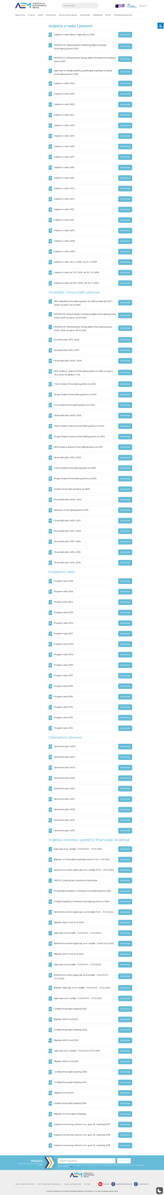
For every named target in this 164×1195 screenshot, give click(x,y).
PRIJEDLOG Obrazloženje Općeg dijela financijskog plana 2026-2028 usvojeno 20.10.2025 (83, 329)
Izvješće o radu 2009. (64, 241)
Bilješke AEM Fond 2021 (66, 1019)
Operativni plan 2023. (64, 778)
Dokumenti (51, 15)
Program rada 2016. (63, 686)
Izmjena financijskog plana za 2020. (72, 489)
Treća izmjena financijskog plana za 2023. (75, 384)
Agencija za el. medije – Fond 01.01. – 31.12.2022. (78, 998)
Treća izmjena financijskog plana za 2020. (75, 468)
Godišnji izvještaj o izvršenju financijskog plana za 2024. (82, 901)
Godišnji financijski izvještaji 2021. (70, 1009)
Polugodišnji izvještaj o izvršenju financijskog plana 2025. (82, 891)
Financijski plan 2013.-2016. (67, 562)
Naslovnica (20, 15)
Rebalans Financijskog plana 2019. (71, 510)
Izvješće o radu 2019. (64, 136)
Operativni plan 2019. (64, 820)
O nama (31, 15)
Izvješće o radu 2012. (64, 209)
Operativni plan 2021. (64, 799)
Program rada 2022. (64, 623)
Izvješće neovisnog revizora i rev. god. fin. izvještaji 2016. (82, 1135)
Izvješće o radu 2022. (64, 104)
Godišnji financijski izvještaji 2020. (71, 1030)
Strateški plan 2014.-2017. (66, 350)
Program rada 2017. (63, 675)
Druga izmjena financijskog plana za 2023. (75, 394)
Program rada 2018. (63, 665)
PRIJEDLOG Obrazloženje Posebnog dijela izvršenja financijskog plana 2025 (80, 47)
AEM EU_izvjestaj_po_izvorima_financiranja (75, 880)
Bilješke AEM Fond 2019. (66, 1061)
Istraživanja (85, 15)
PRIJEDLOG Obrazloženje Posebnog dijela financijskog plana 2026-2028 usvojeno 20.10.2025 (85, 316)
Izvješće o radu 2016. (64, 167)
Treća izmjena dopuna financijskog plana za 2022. (79, 426)
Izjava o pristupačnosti (72, 1184)
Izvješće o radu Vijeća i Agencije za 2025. (74, 34)
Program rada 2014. (64, 707)
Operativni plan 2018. (64, 830)
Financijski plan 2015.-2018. (67, 552)
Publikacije (98, 15)
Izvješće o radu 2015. (64, 178)
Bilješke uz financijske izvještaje (70, 1114)
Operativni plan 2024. (65, 767)
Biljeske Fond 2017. (64, 1093)
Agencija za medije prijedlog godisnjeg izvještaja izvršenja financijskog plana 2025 (83, 72)
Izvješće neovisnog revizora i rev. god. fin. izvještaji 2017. (82, 1124)
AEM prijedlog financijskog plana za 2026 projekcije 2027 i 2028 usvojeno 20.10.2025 (83, 303)
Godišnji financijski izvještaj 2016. (70, 1103)
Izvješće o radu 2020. (64, 125)
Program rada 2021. (63, 633)
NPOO (108, 15)
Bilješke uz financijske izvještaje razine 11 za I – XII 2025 (81, 859)
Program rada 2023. (64, 612)
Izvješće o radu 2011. (64, 220)
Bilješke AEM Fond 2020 (66, 1040)
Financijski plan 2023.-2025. (68, 415)
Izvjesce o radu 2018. (64, 146)
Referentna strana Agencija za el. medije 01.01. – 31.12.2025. (84, 870)
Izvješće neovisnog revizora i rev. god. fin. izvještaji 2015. (82, 1145)
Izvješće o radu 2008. (64, 251)
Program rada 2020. (64, 644)
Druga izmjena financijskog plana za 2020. (75, 478)
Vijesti (40, 15)
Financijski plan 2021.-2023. (67, 457)
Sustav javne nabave (68, 15)
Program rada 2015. (63, 696)
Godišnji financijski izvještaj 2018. (70, 1072)
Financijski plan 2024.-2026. (68, 360)
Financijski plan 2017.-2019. (67, 541)
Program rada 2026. (64, 581)
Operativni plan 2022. (64, 788)
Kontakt (87, 1184)
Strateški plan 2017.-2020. (67, 339)
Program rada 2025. (64, 591)
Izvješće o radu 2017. (64, 157)
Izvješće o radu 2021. (64, 115)
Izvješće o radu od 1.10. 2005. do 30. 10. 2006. (76, 272)
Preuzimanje (125, 34)
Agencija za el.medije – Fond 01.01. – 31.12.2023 (77, 964)
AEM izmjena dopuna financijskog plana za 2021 (78, 447)
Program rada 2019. (63, 654)
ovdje (71, 1166)
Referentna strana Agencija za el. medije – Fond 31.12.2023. (84, 943)
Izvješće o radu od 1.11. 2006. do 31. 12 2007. (76, 262)
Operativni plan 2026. (65, 746)
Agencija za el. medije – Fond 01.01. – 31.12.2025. (78, 849)
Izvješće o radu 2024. (64, 83)
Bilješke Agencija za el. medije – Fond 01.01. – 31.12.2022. (82, 988)
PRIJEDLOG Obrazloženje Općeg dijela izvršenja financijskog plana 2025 (84, 59)
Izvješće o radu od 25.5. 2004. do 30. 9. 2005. (76, 283)
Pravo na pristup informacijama (49, 1184)
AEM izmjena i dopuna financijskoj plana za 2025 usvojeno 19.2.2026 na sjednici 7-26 (83, 373)
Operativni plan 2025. (64, 757)
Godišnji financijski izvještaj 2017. (70, 1082)
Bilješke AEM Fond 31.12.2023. (69, 954)
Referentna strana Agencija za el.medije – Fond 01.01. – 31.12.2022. (82, 977)
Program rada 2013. (63, 717)
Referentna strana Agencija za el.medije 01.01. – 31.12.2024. (84, 912)
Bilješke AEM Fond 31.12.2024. (69, 922)
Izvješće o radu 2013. (64, 199)
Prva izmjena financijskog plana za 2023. (74, 405)
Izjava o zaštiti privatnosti (25, 1184)
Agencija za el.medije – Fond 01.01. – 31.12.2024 (77, 933)
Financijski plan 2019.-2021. (67, 520)
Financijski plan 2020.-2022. (68, 499)
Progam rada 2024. (63, 602)
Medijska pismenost (123, 15)
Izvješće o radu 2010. (64, 230)
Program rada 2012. (63, 728)
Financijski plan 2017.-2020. (67, 531)
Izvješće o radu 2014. (64, 188)
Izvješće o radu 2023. (64, 94)
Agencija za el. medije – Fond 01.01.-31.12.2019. (77, 1051)
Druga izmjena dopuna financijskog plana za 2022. (79, 436)
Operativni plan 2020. (65, 809)
